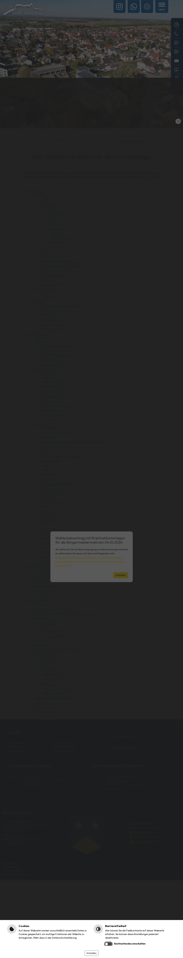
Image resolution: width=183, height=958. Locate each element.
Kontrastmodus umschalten (129, 943)
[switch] (108, 944)
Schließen (91, 953)
